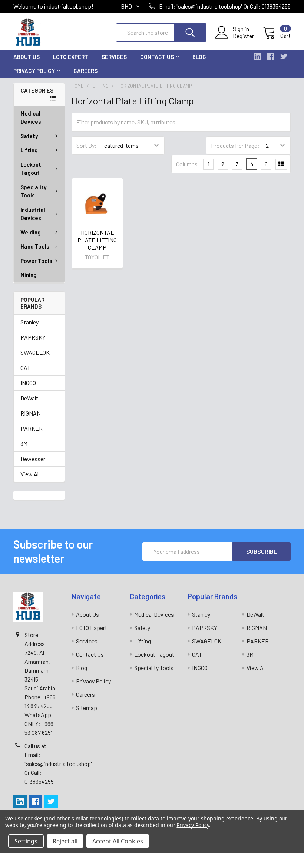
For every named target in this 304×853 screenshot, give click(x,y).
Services (114, 56)
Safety (29, 136)
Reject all (65, 841)
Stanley (29, 322)
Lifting (29, 150)
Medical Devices (30, 117)
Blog (199, 56)
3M (23, 443)
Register (243, 36)
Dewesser (32, 458)
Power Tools (36, 260)
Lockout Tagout (30, 168)
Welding (30, 232)
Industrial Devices (32, 213)
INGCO (28, 382)
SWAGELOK (35, 352)
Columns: (188, 163)
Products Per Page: (235, 145)
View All (30, 473)
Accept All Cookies (117, 841)
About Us (26, 56)
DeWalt (29, 397)
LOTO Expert (70, 56)
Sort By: (86, 145)
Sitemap (86, 707)
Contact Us (157, 56)
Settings (25, 841)
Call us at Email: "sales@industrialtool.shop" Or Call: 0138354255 (58, 763)
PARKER (31, 428)
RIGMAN (30, 413)
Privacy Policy (34, 70)
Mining (28, 274)
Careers (85, 70)
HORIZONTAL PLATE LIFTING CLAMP (97, 240)
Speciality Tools (33, 191)
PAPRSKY (33, 337)
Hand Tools (34, 246)
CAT (25, 367)
